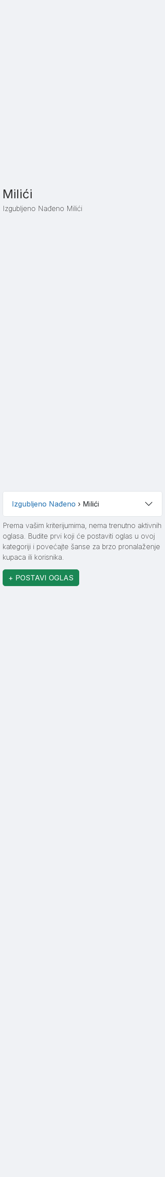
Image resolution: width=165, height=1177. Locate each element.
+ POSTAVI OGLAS (40, 577)
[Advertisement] (82, 102)
